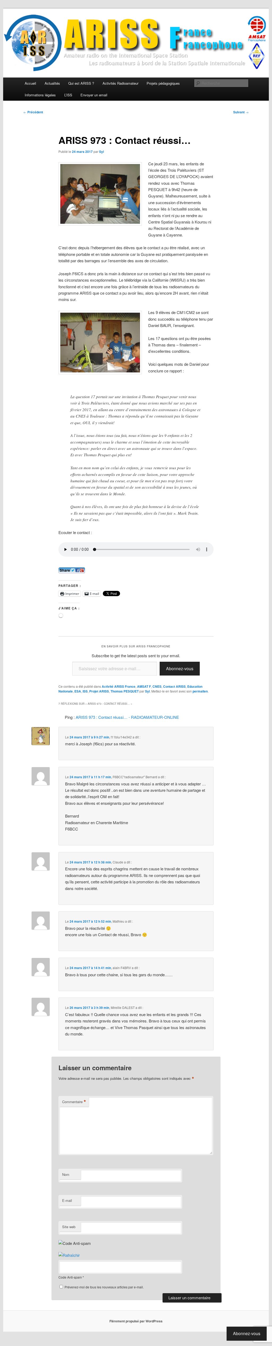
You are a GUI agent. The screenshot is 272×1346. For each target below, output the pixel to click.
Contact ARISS (174, 686)
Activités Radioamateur (120, 83)
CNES (157, 686)
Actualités (52, 83)
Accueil (30, 83)
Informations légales (40, 94)
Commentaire (74, 1102)
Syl (101, 151)
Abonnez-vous (179, 668)
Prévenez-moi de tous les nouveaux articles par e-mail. (104, 1287)
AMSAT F (144, 686)
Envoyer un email (93, 94)
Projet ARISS (99, 691)
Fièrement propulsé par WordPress (136, 1321)
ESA (77, 691)
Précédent (33, 112)
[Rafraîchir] (69, 1255)
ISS (85, 691)
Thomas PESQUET (124, 691)
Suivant (241, 112)
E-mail (67, 1200)
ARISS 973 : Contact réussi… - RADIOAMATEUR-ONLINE (127, 717)
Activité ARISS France (118, 686)
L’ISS (68, 94)
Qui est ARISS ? (81, 83)
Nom (65, 1174)
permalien (200, 691)
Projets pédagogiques (163, 83)
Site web (68, 1226)
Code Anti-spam (70, 1277)
